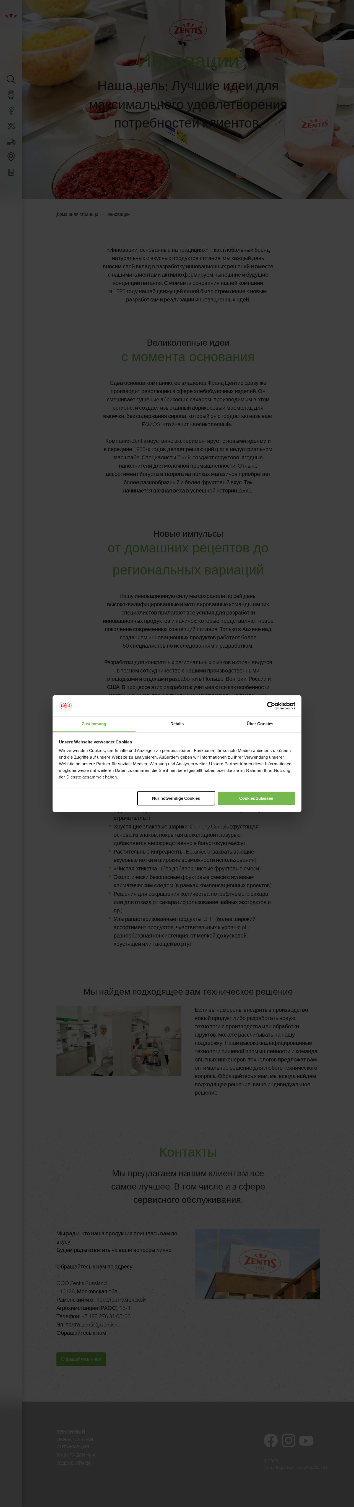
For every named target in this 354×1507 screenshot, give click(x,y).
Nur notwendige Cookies (176, 798)
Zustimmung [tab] (94, 724)
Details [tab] (177, 724)
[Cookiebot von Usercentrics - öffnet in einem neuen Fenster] (271, 705)
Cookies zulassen (256, 798)
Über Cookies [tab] (260, 724)
